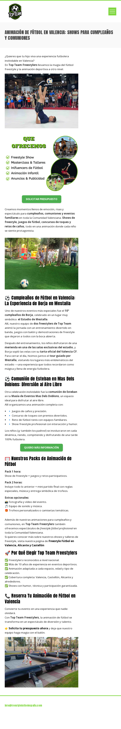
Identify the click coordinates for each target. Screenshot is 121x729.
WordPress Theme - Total (51, 722)
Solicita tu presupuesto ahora (28, 628)
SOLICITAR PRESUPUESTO (41, 199)
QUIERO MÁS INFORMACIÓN (41, 447)
